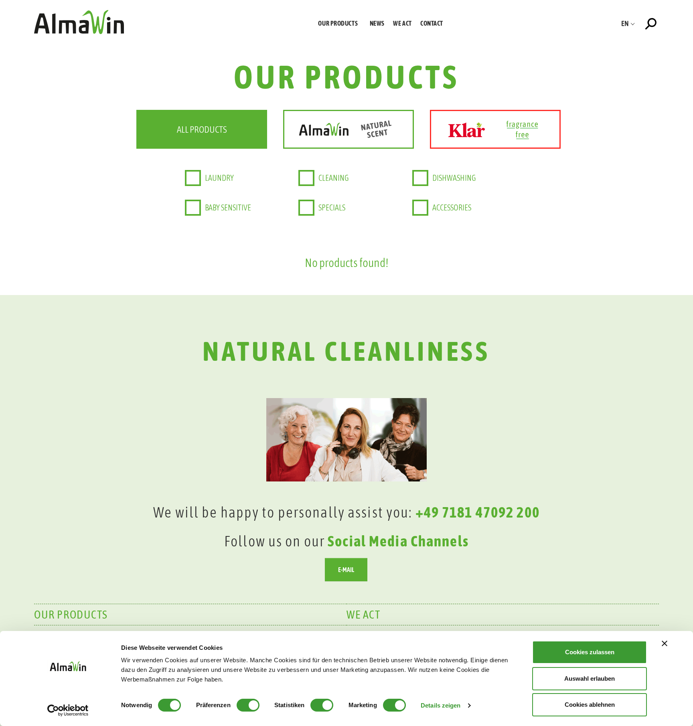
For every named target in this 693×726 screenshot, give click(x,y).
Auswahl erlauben (589, 678)
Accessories (451, 207)
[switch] (248, 705)
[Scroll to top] (674, 570)
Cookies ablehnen (590, 704)
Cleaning (333, 177)
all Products (202, 129)
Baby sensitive (228, 207)
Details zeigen (440, 705)
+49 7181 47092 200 (477, 512)
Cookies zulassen (589, 652)
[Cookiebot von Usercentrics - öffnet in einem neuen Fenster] (68, 710)
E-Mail (346, 569)
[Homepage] (79, 22)
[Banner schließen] (664, 643)
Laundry (219, 177)
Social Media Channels (398, 541)
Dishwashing (454, 177)
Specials (331, 207)
